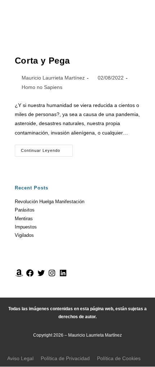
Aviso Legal (20, 358)
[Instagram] (52, 275)
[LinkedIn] (63, 275)
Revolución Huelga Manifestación (49, 201)
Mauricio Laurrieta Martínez (53, 78)
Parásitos (25, 210)
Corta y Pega (42, 60)
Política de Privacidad (65, 358)
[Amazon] (19, 275)
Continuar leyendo (47, 149)
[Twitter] (41, 275)
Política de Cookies (119, 358)
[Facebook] (30, 275)
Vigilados (24, 235)
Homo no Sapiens (42, 87)
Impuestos (26, 227)
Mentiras (24, 218)
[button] (77, 24)
